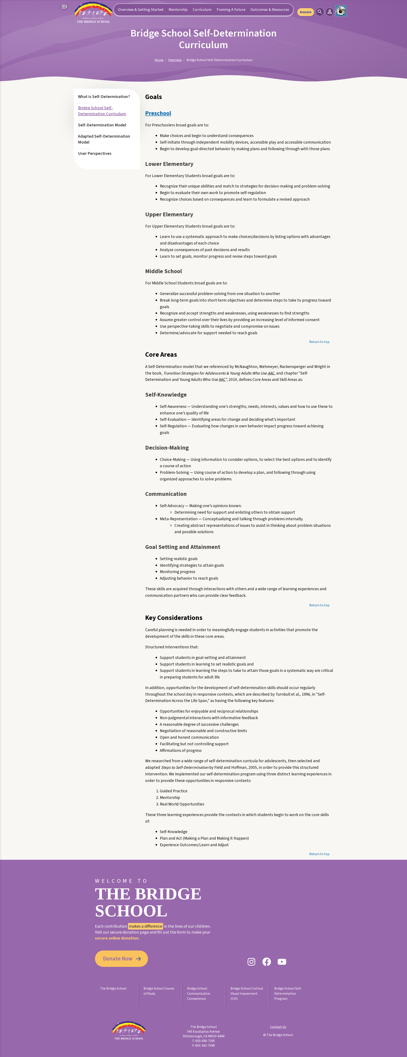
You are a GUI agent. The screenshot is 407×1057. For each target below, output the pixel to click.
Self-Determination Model (102, 125)
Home (159, 60)
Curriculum (202, 9)
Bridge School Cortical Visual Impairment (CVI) (247, 993)
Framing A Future (231, 9)
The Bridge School (113, 988)
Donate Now (117, 959)
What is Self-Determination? (104, 97)
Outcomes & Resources (269, 9)
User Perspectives (95, 154)
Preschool (158, 113)
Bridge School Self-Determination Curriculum (102, 111)
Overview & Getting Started (140, 9)
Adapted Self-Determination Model (104, 139)
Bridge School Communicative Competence (198, 993)
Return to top (319, 342)
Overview (175, 60)
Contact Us (278, 1027)
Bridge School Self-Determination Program (288, 993)
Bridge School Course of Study (159, 991)
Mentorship (178, 9)
